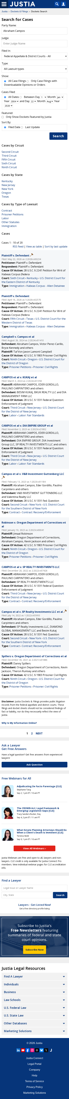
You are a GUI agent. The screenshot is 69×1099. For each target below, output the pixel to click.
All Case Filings (17, 81)
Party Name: (9, 25)
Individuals (11, 984)
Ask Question (34, 764)
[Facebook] (28, 1050)
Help (34, 1075)
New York (7, 189)
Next (39, 733)
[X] (46, 1050)
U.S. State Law (13, 1015)
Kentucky (7, 181)
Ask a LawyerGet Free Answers (14, 747)
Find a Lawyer (11, 880)
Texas (5, 196)
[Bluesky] (41, 1050)
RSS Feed (18, 246)
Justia (39, 1043)
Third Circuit (9, 155)
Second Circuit (10, 152)
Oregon (6, 193)
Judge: (5, 38)
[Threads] (37, 1050)
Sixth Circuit (9, 163)
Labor (5, 218)
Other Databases (15, 1023)
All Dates (13, 97)
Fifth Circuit (8, 159)
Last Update (32, 127)
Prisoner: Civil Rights (45, 367)
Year (6, 101)
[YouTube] (23, 1050)
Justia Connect (34, 1058)
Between (29, 97)
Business (10, 992)
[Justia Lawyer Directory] (51, 1050)
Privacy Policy (34, 1087)
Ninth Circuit (9, 167)
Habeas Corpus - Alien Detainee (45, 286)
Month (51, 97)
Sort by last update (56, 246)
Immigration (9, 226)
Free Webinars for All (16, 778)
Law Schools (12, 1000)
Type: (5, 63)
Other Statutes (10, 222)
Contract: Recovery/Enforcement (41, 512)
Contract (7, 210)
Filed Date (14, 127)
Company (34, 1069)
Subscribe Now (35, 949)
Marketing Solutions (18, 1031)
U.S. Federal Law (15, 1008)
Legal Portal (34, 1064)
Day (37, 97)
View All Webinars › (34, 848)
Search (58, 136)
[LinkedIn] (18, 1050)
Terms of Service (34, 1081)
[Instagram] (32, 1050)
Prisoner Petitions (12, 214)
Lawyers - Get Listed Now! (34, 905)
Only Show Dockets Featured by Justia (28, 117)
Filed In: (6, 50)
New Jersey (8, 185)
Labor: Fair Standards (31, 415)
